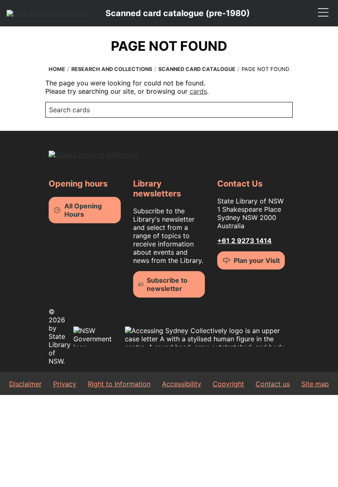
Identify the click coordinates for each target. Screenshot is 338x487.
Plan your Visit (257, 260)
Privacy (64, 384)
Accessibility (181, 384)
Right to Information (119, 384)
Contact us (273, 384)
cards (198, 91)
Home (57, 69)
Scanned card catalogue (196, 69)
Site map (315, 384)
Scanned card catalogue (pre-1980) (178, 13)
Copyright (228, 384)
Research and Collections (111, 69)
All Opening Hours (83, 210)
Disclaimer (25, 384)
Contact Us (240, 184)
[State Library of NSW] (48, 13)
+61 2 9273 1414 (244, 240)
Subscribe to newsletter (167, 284)
